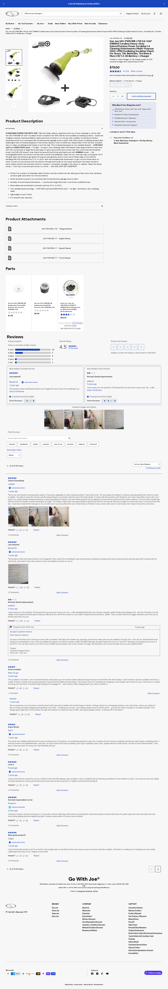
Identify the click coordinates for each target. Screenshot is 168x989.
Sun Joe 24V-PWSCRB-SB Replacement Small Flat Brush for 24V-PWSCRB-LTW (44, 305)
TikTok (95, 891)
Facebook (88, 891)
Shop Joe (19, 912)
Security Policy (134, 947)
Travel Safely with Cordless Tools (140, 936)
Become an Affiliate (89, 930)
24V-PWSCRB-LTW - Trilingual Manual (57, 229)
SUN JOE (129, 38)
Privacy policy (78, 984)
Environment (87, 916)
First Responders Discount (92, 922)
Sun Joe (55, 908)
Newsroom (86, 910)
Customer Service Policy (137, 945)
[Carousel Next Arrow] (164, 4)
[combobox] (73, 13)
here (133, 132)
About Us (85, 908)
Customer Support (135, 908)
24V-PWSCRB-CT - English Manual (56, 238)
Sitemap (131, 939)
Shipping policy (98, 984)
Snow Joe (55, 910)
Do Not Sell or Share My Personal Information (145, 933)
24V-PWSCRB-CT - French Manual (56, 258)
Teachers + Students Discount (93, 925)
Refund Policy (133, 919)
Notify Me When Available (141, 96)
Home (8, 28)
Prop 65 (131, 922)
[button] (154, 13)
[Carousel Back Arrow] (4, 4)
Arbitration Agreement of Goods (140, 950)
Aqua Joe (55, 913)
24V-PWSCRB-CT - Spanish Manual (57, 248)
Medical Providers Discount (92, 927)
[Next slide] (14, 105)
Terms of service (88, 984)
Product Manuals (134, 913)
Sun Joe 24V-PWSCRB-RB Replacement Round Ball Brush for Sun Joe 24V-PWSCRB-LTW (17, 306)
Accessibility (133, 953)
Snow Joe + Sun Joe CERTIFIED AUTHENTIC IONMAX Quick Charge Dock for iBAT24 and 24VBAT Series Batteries (70, 307)
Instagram (81, 891)
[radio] (120, 85)
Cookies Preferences (136, 930)
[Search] (121, 13)
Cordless (16, 28)
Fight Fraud (132, 925)
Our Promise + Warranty (137, 916)
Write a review (136, 71)
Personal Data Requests (137, 927)
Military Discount (88, 919)
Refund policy (69, 984)
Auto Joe (55, 916)
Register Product (134, 910)
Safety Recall (133, 942)
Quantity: (113, 91)
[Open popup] (132, 138)
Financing (85, 913)
